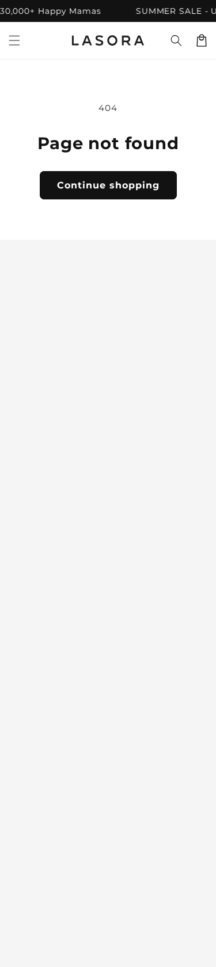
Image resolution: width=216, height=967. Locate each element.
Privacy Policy (41, 766)
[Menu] (14, 40)
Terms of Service (46, 812)
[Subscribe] (194, 630)
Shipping (29, 743)
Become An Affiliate (54, 836)
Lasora (122, 947)
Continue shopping (108, 185)
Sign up (108, 412)
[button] (176, 40)
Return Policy (39, 789)
